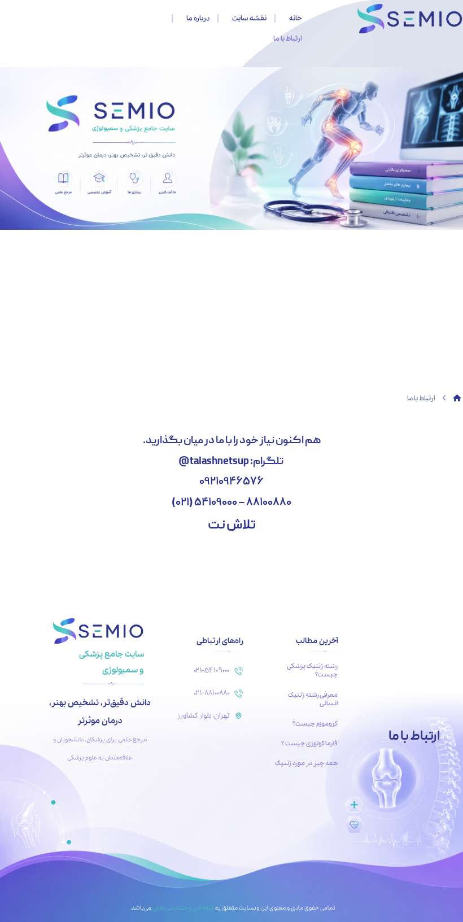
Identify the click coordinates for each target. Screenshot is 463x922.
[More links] (110, 18)
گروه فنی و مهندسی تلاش (182, 877)
